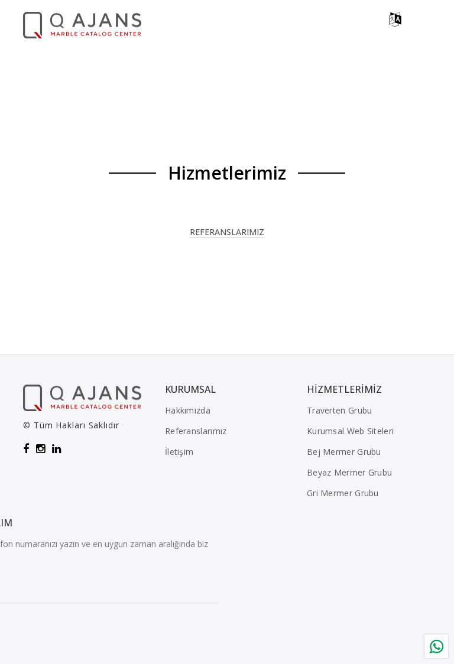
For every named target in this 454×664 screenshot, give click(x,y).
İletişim (179, 451)
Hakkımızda (187, 410)
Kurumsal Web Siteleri (350, 431)
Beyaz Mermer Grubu (349, 472)
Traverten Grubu (339, 410)
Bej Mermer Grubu (344, 451)
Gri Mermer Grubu (343, 493)
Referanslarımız (227, 232)
